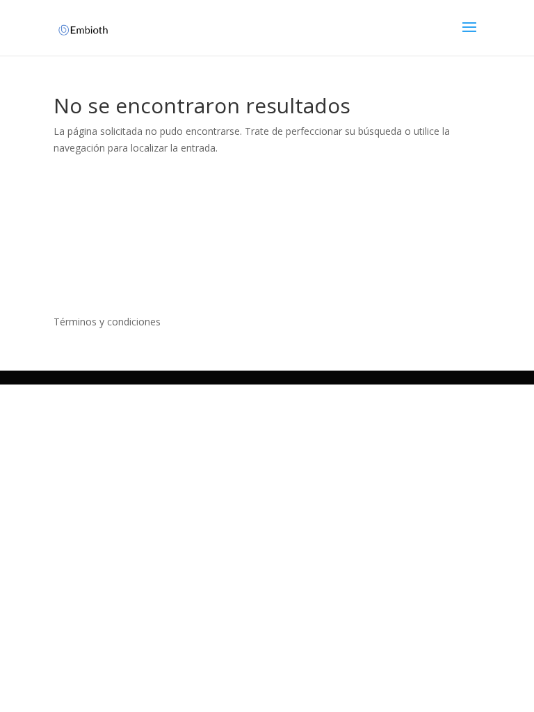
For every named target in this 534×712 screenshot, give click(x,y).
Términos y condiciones (107, 321)
